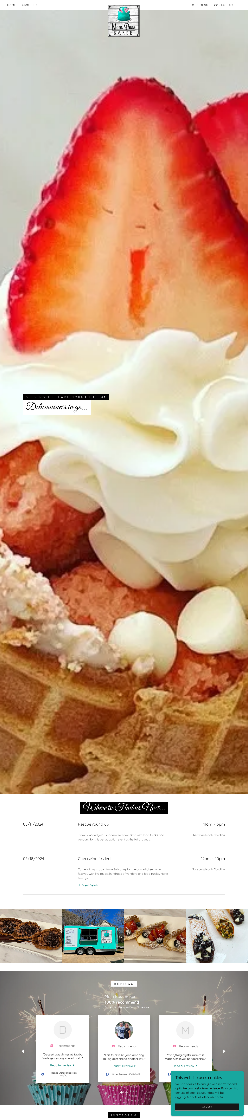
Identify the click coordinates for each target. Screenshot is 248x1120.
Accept (207, 1106)
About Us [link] (29, 5)
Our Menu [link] (200, 5)
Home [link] (11, 5)
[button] (88, 885)
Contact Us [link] (223, 5)
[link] (124, 4)
